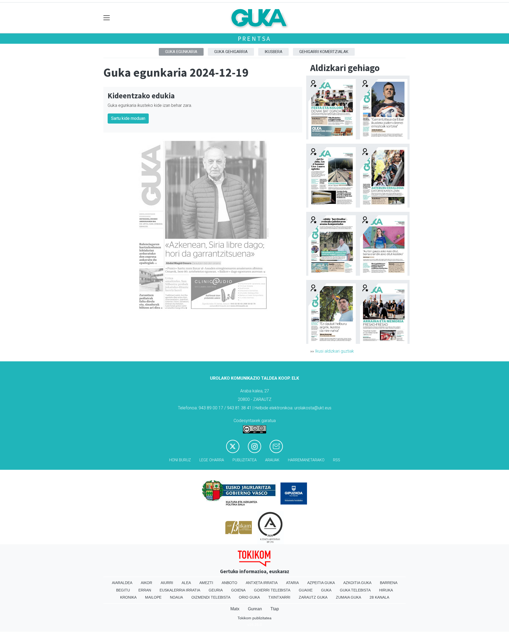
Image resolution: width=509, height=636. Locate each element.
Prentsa (254, 38)
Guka (326, 590)
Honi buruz (180, 460)
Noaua (176, 597)
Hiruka (386, 590)
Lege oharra (211, 460)
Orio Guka (249, 597)
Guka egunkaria (181, 51)
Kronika (128, 597)
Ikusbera (273, 51)
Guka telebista (355, 590)
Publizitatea (244, 460)
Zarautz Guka (313, 597)
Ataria (292, 583)
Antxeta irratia (262, 583)
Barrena (388, 583)
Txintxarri (279, 597)
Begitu (123, 590)
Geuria (216, 590)
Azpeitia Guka (321, 583)
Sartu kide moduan (128, 118)
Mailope (153, 597)
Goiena (238, 590)
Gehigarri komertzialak (323, 51)
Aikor (146, 583)
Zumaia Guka (348, 597)
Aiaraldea (122, 583)
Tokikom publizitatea (254, 618)
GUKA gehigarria (231, 51)
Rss (336, 460)
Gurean (255, 609)
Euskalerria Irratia (180, 590)
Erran (144, 590)
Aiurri (167, 583)
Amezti (206, 583)
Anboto (229, 583)
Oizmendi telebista (210, 597)
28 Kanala (379, 597)
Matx (234, 609)
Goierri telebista (272, 590)
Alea (186, 583)
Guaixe (306, 590)
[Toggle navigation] (106, 18)
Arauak (272, 460)
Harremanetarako (306, 460)
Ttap (274, 609)
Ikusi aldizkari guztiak (334, 351)
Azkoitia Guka (357, 583)
